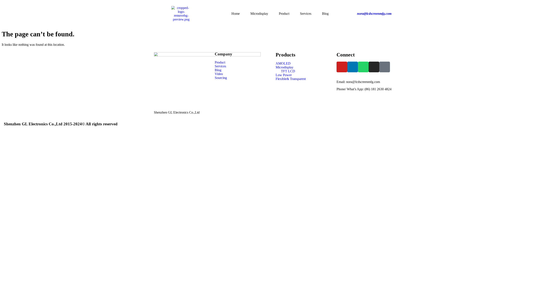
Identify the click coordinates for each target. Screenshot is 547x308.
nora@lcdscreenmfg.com (374, 13)
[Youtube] (342, 67)
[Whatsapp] (363, 67)
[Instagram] (374, 67)
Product (284, 13)
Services (305, 13)
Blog (325, 13)
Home (235, 13)
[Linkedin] (352, 67)
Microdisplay (259, 13)
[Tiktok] (384, 67)
